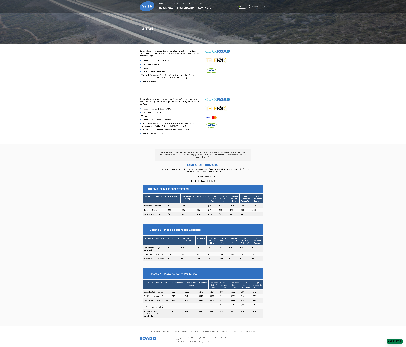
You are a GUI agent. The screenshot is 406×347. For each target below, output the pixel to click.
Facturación (223, 331)
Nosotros (155, 331)
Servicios (194, 331)
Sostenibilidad (208, 331)
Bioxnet (211, 342)
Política (194, 342)
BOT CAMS (396, 341)
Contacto (250, 331)
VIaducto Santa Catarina (175, 331)
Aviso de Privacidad (183, 342)
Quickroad (237, 331)
